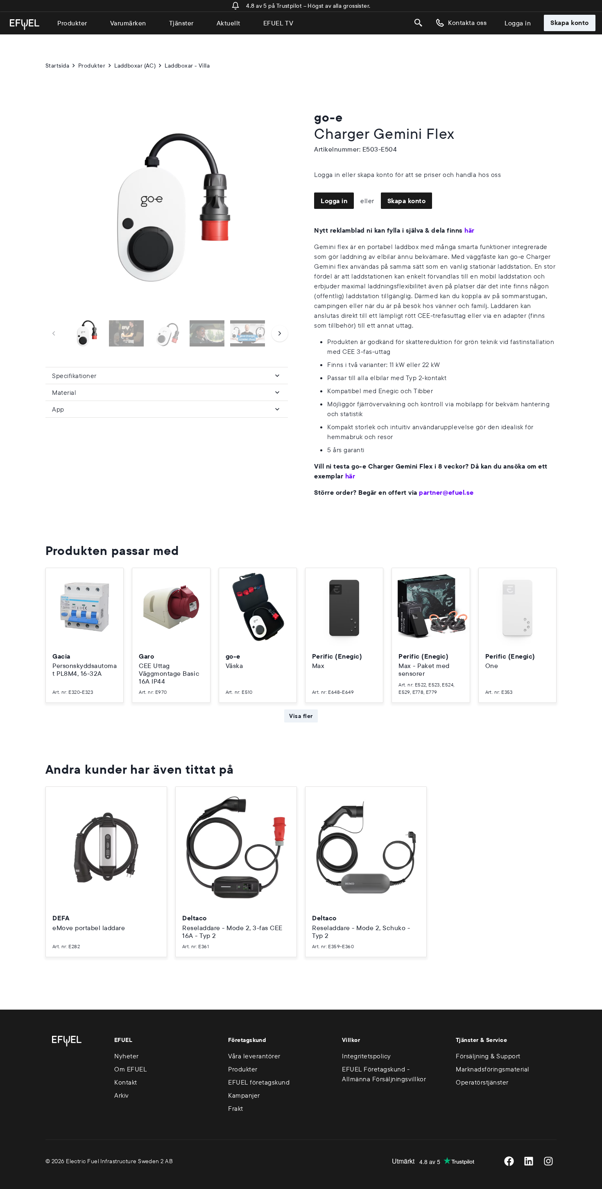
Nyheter (126, 1056)
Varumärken (128, 23)
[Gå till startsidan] (24, 24)
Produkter (72, 23)
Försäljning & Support (488, 1056)
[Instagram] (548, 1161)
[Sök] (418, 23)
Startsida (57, 65)
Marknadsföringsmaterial (493, 1069)
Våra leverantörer (254, 1056)
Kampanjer (244, 1095)
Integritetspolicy (366, 1056)
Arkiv (121, 1095)
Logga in (518, 23)
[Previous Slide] (53, 333)
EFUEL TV (278, 23)
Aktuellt (228, 23)
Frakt (235, 1108)
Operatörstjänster (482, 1082)
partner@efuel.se (446, 492)
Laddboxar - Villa (187, 65)
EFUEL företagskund (259, 1082)
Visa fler (300, 716)
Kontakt (125, 1082)
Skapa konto (569, 22)
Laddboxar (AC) (135, 65)
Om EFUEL (130, 1069)
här (469, 230)
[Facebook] (509, 1161)
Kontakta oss (467, 22)
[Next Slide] (280, 333)
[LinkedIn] (529, 1161)
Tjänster (181, 23)
